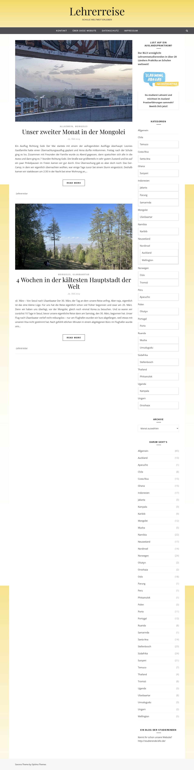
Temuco (144, 144)
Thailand (142, 369)
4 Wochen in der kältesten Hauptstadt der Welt (73, 283)
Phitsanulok (146, 376)
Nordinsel (145, 245)
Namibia (142, 224)
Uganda (142, 383)
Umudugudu (146, 347)
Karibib (143, 231)
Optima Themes (39, 764)
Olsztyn (144, 311)
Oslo (142, 275)
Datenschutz (110, 30)
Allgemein (66, 126)
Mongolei (81, 126)
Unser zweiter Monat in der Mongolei (73, 132)
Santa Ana (145, 158)
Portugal (142, 318)
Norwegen (143, 268)
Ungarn (142, 398)
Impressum (131, 30)
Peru (140, 289)
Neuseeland (144, 238)
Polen (141, 304)
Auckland (146, 252)
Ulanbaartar (81, 274)
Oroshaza (145, 405)
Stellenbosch (146, 362)
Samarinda (145, 202)
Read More (74, 182)
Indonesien (143, 180)
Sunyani (144, 173)
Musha (143, 340)
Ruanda (142, 333)
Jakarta (143, 187)
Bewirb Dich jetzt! (158, 106)
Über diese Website (84, 30)
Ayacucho (145, 296)
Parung (143, 194)
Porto (143, 325)
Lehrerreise (97, 11)
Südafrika (143, 355)
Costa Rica (143, 151)
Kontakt (61, 30)
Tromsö (144, 282)
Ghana (141, 166)
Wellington (147, 260)
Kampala (144, 390)
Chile (140, 137)
